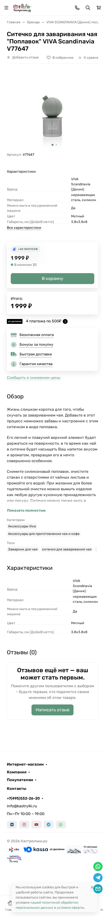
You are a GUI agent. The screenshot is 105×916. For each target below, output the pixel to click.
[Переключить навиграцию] (6, 8)
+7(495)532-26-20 (23, 798)
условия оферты (70, 908)
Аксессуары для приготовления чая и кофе (44, 534)
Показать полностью (26, 510)
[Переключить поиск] (88, 8)
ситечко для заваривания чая (67, 549)
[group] (52, 109)
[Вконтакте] (12, 824)
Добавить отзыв (25, 57)
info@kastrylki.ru (22, 806)
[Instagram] (24, 824)
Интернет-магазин (25, 764)
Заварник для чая (23, 549)
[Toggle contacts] (77, 8)
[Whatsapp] (61, 824)
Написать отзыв (52, 709)
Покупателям (20, 780)
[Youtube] (36, 824)
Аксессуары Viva (22, 526)
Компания (16, 772)
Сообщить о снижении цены (33, 377)
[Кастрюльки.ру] (22, 7)
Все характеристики (24, 228)
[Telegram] (48, 824)
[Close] (92, 887)
